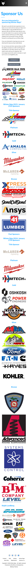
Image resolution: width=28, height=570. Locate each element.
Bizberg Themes (14, 566)
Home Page (22, 558)
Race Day (6, 560)
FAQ (10, 558)
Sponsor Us (22, 560)
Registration (14, 560)
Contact (4, 558)
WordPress (13, 565)
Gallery (15, 558)
